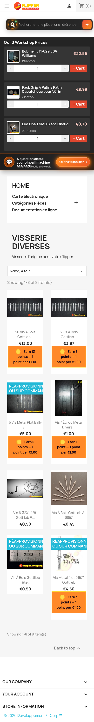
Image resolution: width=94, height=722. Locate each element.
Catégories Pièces (29, 203)
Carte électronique (30, 196)
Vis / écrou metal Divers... (68, 424)
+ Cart (79, 68)
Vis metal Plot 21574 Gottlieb (69, 580)
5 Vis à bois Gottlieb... (69, 334)
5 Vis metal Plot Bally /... (25, 424)
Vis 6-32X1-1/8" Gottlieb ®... (25, 515)
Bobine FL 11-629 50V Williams (39, 53)
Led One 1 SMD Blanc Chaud (45, 124)
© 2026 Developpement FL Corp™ (33, 715)
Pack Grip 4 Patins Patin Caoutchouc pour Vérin (42, 89)
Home (20, 185)
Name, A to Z (47, 271)
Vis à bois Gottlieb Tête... (25, 580)
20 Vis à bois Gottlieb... (25, 334)
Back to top (68, 648)
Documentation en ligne (34, 210)
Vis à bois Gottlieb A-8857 (69, 515)
